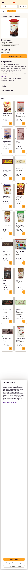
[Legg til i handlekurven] (10, 123)
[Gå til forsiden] (14, 2)
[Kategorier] (2, 2)
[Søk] (3, 6)
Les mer (3, 76)
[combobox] (10, 6)
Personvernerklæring (9, 402)
